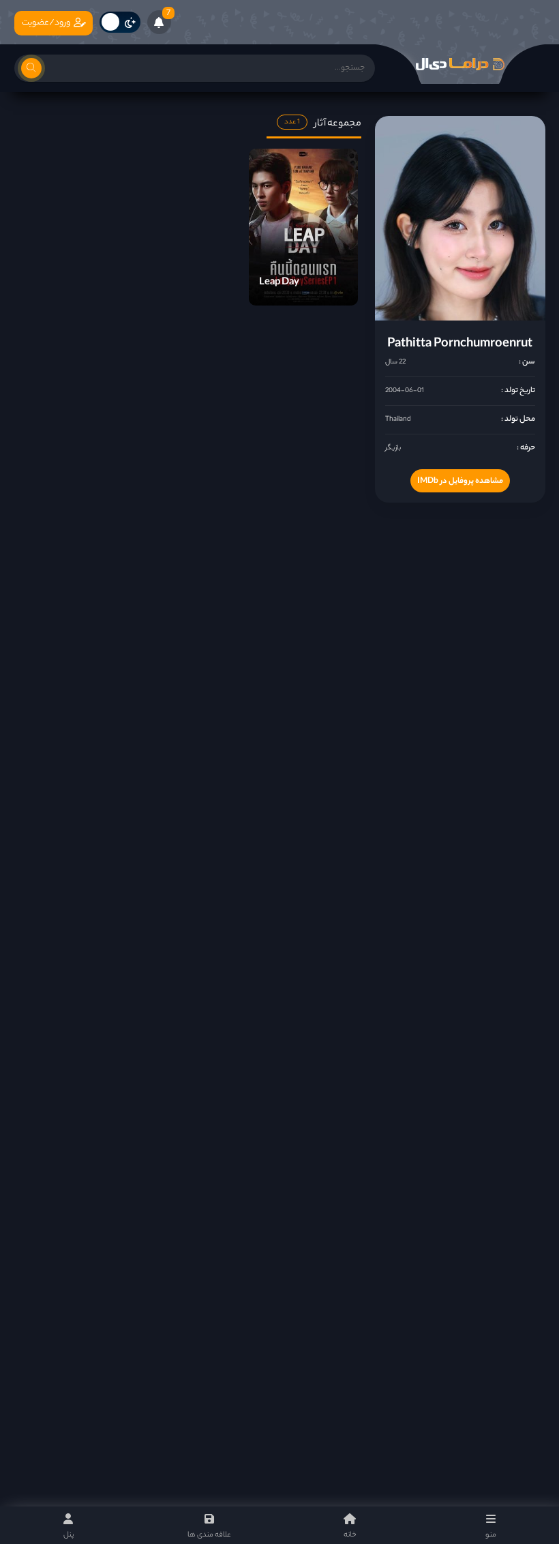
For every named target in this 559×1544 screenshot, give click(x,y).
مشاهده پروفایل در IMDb (460, 481)
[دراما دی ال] (460, 64)
